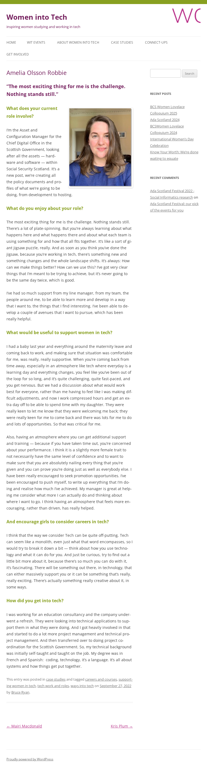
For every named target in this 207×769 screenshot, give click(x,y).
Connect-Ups (156, 42)
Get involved (17, 54)
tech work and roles (53, 685)
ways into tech (82, 685)
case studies (55, 679)
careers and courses (101, 679)
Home (11, 42)
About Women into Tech (78, 42)
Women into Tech (36, 17)
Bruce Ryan (20, 692)
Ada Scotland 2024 (165, 119)
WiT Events (36, 42)
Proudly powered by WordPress (29, 759)
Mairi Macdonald (24, 726)
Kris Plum (122, 726)
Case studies (122, 42)
